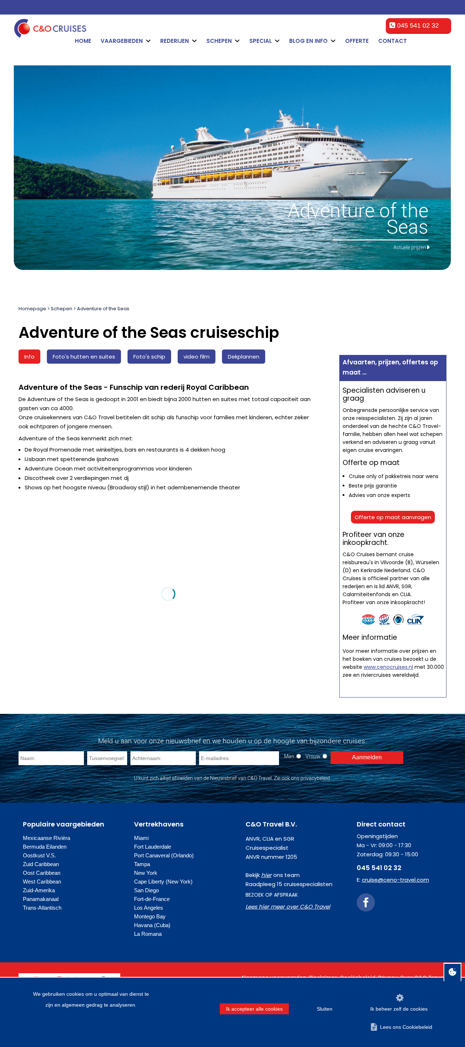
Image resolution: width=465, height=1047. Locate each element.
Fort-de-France (152, 899)
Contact (392, 41)
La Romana (148, 934)
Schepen (61, 308)
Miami (141, 838)
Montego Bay (150, 916)
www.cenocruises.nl (388, 667)
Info (29, 356)
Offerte (357, 41)
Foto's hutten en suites (84, 356)
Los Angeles (148, 908)
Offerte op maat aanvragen (393, 517)
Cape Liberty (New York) (163, 881)
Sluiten (324, 1009)
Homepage (32, 308)
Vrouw (313, 756)
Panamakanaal (40, 899)
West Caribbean (42, 881)
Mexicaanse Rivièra (46, 838)
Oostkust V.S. (39, 855)
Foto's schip (149, 356)
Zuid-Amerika (39, 890)
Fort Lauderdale (152, 847)
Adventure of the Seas (103, 308)
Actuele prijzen (409, 247)
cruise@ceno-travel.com (395, 880)
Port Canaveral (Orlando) (164, 855)
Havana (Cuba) (152, 925)
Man (289, 756)
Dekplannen (243, 356)
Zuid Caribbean (41, 864)
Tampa (142, 864)
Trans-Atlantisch (42, 908)
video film (196, 356)
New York (145, 873)
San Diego (146, 890)
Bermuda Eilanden (44, 847)
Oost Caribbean (41, 873)
